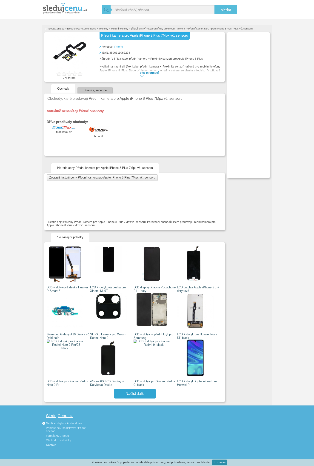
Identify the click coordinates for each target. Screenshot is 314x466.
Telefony (103, 28)
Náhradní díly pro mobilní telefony (167, 28)
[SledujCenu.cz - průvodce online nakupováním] (72, 9)
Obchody (63, 88)
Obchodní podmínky (58, 440)
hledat (226, 9)
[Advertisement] (247, 103)
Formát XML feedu (57, 435)
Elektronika (73, 28)
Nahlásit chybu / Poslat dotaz (63, 423)
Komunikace (89, 28)
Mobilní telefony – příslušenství (128, 28)
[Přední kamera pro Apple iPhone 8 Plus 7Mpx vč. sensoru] (69, 68)
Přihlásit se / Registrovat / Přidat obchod (66, 429)
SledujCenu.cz (56, 28)
